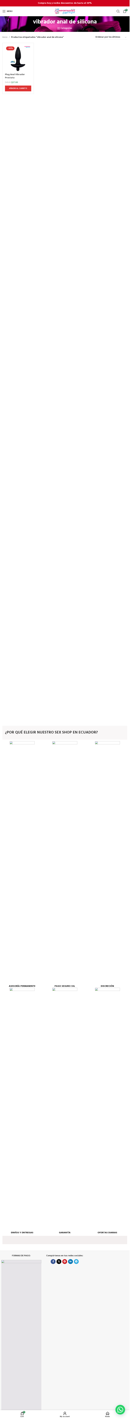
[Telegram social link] (76, 1261)
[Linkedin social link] (70, 1261)
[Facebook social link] (53, 1261)
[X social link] (59, 1261)
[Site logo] (64, 11)
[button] (120, 1409)
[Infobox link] (22, 864)
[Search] (118, 11)
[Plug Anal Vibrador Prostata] (18, 58)
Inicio (5, 37)
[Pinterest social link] (64, 1261)
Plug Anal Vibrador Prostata (15, 76)
